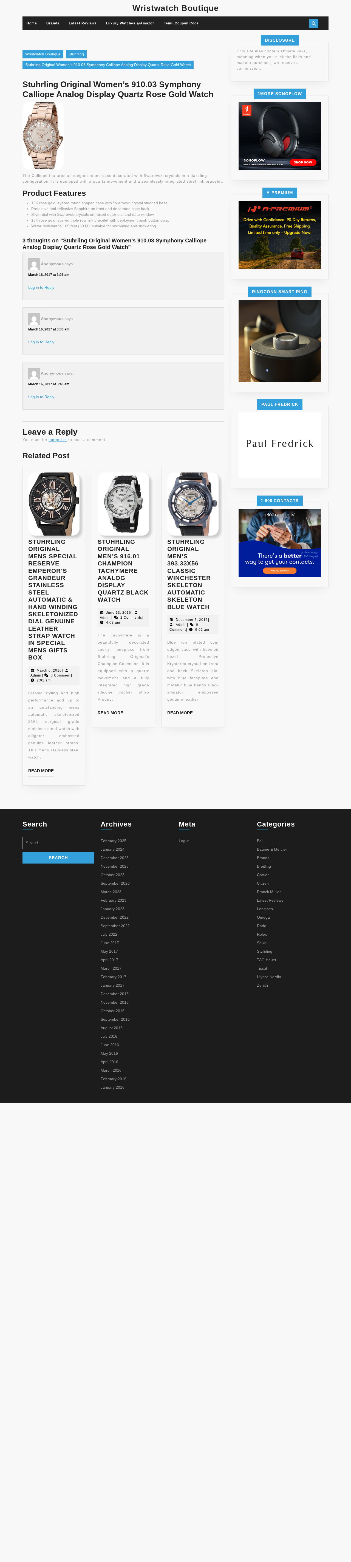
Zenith (262, 985)
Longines (265, 909)
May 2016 (109, 1053)
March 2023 (111, 892)
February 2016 (113, 1079)
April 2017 (109, 960)
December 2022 (115, 917)
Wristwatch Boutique (175, 8)
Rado (261, 926)
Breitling (264, 866)
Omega (263, 917)
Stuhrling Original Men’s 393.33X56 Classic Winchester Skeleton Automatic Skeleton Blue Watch (189, 574)
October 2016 (112, 1011)
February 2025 (113, 841)
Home (32, 23)
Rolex (262, 934)
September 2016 (115, 1019)
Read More (41, 772)
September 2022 (115, 926)
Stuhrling (76, 54)
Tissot (262, 968)
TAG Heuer (266, 960)
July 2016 (109, 1036)
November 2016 (115, 1002)
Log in (184, 841)
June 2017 (110, 943)
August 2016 (112, 1028)
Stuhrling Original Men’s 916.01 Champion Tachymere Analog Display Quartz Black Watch (123, 570)
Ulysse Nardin (269, 977)
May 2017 (109, 951)
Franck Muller (269, 892)
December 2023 (115, 858)
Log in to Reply (41, 287)
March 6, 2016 (49, 670)
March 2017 (111, 968)
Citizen (263, 883)
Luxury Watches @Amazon (130, 23)
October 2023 (112, 875)
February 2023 (113, 900)
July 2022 (109, 934)
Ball (260, 841)
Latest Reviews (83, 23)
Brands (53, 23)
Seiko (262, 943)
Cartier (263, 875)
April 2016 (109, 1062)
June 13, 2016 (118, 613)
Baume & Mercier (272, 849)
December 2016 (115, 994)
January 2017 (112, 985)
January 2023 (112, 909)
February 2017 (113, 977)
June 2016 (110, 1045)
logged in (58, 439)
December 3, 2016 (192, 620)
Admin (35, 675)
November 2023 (115, 866)
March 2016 (111, 1070)
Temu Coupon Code (181, 23)
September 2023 (115, 883)
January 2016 (112, 1087)
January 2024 (112, 849)
